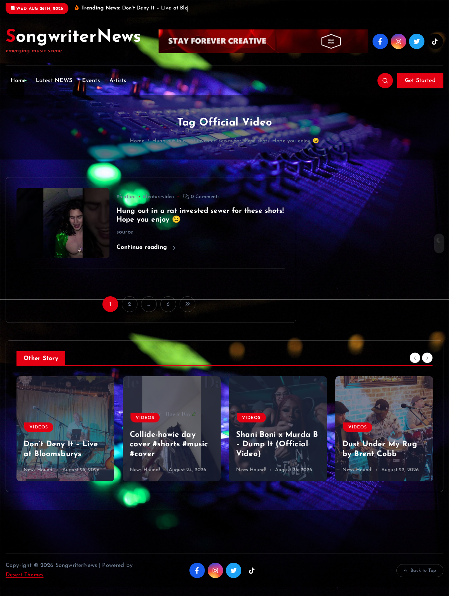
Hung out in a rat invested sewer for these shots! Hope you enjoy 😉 (235, 141)
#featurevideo (158, 196)
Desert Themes (24, 575)
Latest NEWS (54, 80)
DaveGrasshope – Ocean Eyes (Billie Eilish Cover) (376, 444)
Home (18, 80)
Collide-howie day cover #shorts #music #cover (63, 444)
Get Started (420, 80)
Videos (38, 418)
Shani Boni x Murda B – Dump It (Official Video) (171, 444)
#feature (125, 196)
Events (91, 80)
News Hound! (39, 470)
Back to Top (423, 570)
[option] (65, 428)
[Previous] (415, 357)
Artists (117, 80)
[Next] (427, 357)
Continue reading (142, 247)
